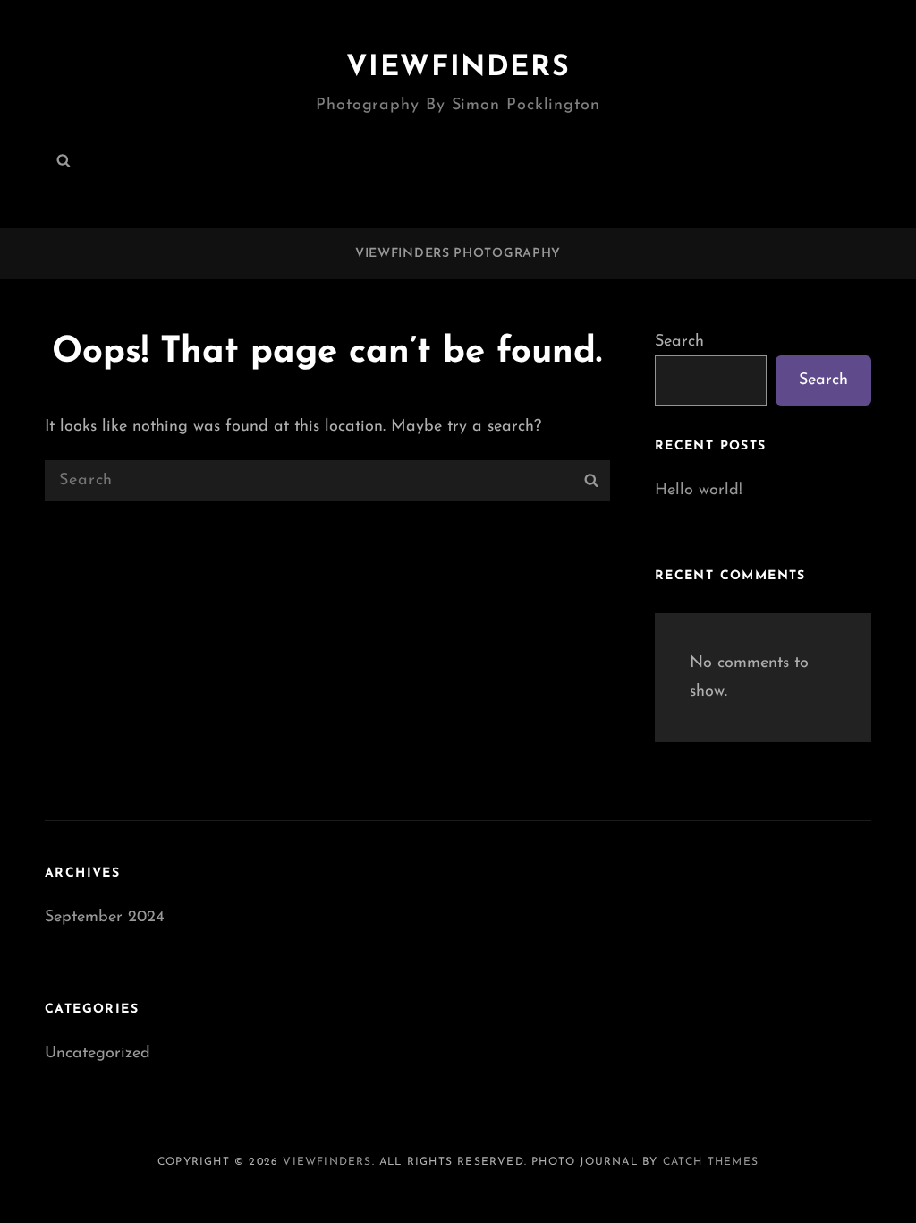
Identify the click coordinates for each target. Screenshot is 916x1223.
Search (679, 342)
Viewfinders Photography (458, 254)
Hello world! (698, 491)
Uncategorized (97, 1054)
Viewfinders (458, 68)
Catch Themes (711, 1162)
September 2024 (105, 918)
